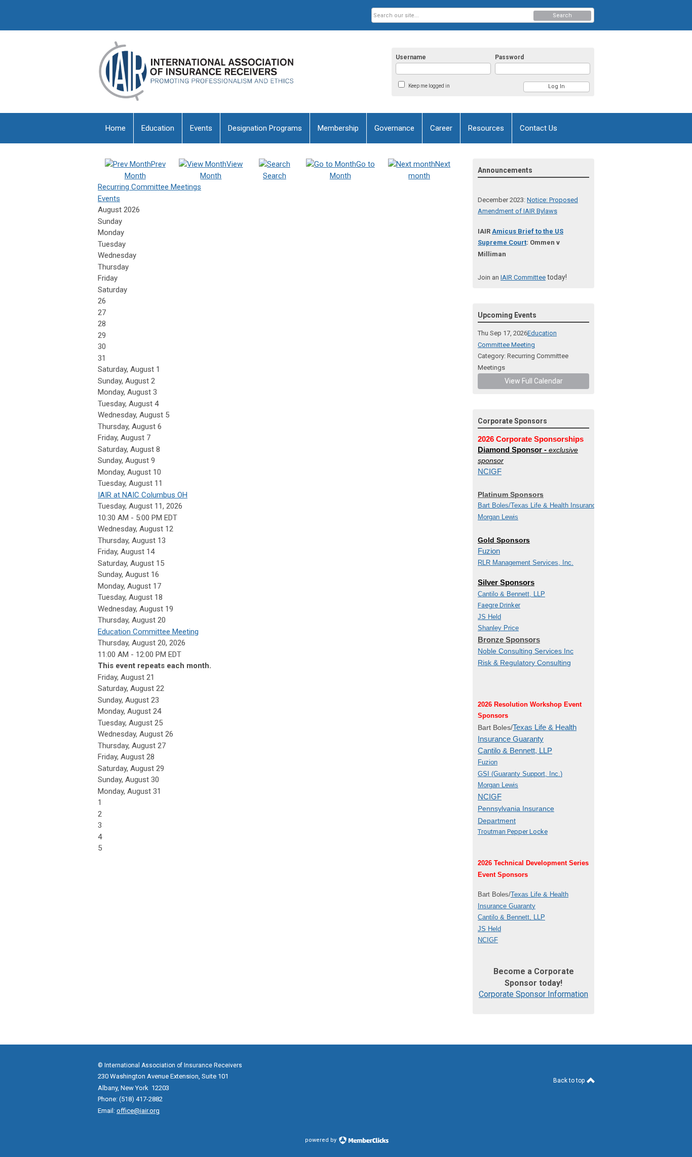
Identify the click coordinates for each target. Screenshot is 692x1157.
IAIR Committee (523, 277)
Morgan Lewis (498, 517)
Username (411, 57)
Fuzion (489, 551)
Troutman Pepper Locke (513, 831)
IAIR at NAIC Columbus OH (142, 494)
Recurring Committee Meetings (149, 186)
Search (562, 15)
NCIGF (490, 471)
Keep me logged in (429, 86)
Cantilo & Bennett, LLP (515, 750)
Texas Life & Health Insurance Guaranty (569, 505)
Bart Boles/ (494, 505)
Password (509, 57)
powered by (321, 1140)
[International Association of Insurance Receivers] (197, 72)
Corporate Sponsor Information (533, 994)
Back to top (569, 1080)
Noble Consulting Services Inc (525, 651)
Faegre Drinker (499, 605)
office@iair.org (138, 1110)
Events (109, 198)
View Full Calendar (534, 381)
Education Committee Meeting (148, 631)
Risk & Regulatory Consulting (524, 663)
